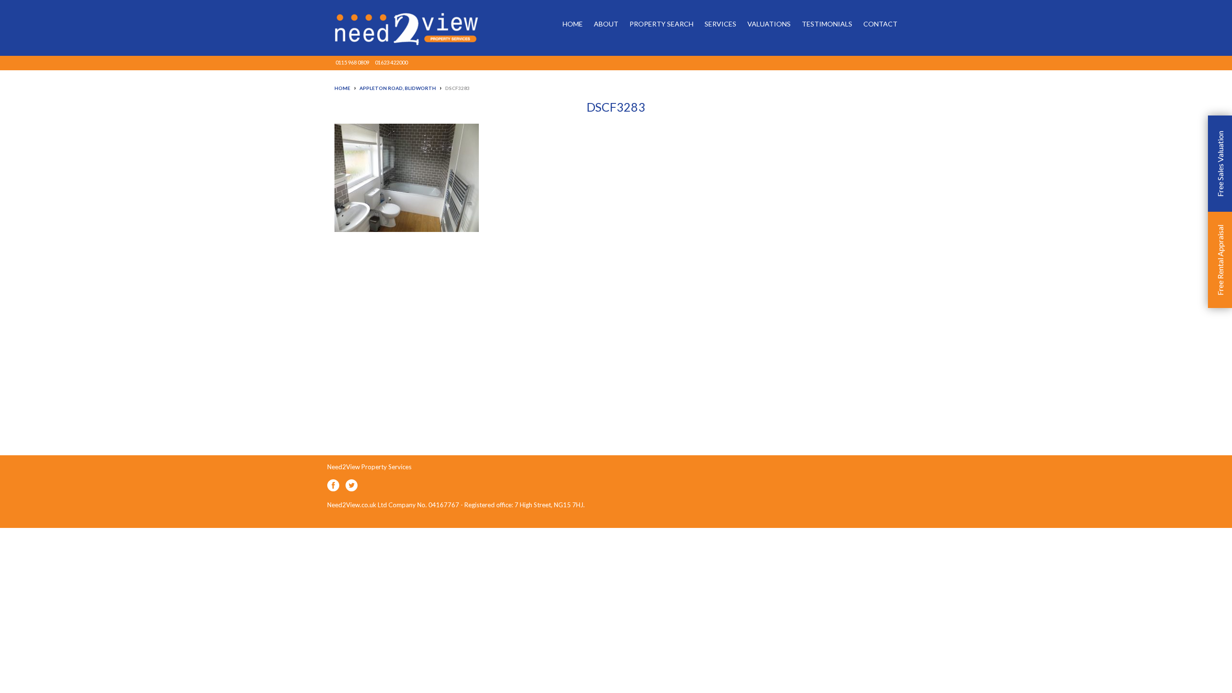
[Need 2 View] (399, 28)
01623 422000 (391, 62)
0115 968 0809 (352, 62)
